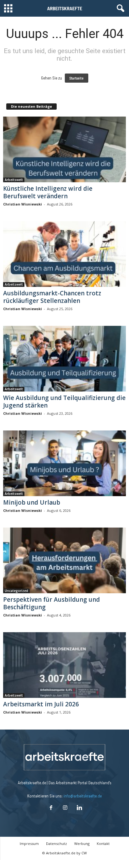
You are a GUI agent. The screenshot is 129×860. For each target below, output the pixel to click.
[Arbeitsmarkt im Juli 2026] (64, 665)
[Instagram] (65, 808)
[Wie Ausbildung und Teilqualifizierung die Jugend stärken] (64, 359)
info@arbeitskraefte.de (83, 795)
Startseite (77, 78)
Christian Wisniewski (22, 204)
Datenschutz (56, 843)
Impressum (29, 843)
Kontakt (103, 843)
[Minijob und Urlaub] (64, 463)
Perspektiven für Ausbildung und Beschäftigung (51, 603)
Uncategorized (16, 591)
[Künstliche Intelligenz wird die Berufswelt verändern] (64, 149)
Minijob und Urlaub (31, 502)
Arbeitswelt (14, 180)
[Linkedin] (78, 808)
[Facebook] (51, 808)
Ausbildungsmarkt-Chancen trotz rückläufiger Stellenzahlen (52, 297)
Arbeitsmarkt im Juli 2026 (41, 704)
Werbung (82, 843)
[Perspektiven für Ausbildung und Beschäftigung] (64, 560)
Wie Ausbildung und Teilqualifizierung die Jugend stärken (64, 401)
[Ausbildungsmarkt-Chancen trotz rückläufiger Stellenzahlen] (64, 254)
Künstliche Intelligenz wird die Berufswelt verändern (47, 192)
